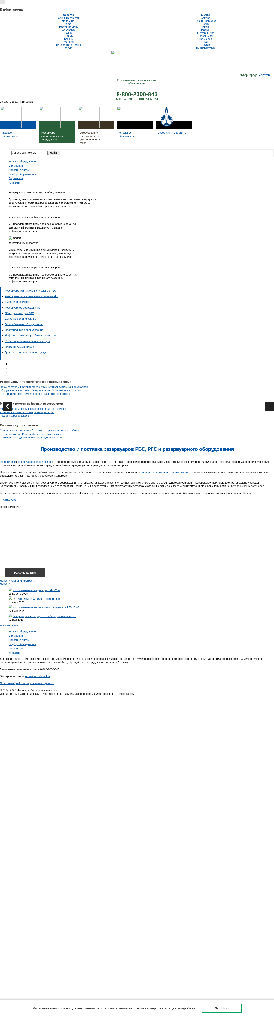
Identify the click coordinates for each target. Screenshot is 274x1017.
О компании (16, 165)
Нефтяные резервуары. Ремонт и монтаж (30, 335)
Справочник (16, 178)
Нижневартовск (205, 48)
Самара (205, 18)
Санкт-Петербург (68, 18)
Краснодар (205, 39)
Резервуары (7, 461)
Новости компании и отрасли (18, 580)
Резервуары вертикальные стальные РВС (30, 290)
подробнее (186, 1008)
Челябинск (68, 21)
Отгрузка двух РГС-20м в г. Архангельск (36, 598)
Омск (205, 42)
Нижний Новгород (205, 21)
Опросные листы (19, 170)
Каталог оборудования (22, 161)
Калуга (68, 48)
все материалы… (10, 625)
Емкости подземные (17, 301)
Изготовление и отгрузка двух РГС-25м (36, 590)
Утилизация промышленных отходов (27, 341)
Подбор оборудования (22, 174)
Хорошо (222, 1008)
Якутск (206, 45)
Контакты (14, 182)
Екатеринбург (205, 33)
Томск (205, 24)
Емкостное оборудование (20, 318)
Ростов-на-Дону (68, 27)
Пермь (69, 36)
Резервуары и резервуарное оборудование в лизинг (44, 616)
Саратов (68, 15)
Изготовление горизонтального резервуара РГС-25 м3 (46, 607)
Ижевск (205, 30)
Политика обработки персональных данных (27, 683)
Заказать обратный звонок (16, 101)
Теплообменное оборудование (24, 324)
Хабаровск (68, 30)
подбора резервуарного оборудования (164, 472)
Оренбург (68, 42)
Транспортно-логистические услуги (26, 352)
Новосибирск (205, 36)
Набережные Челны (68, 45)
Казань (68, 39)
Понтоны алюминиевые (19, 346)
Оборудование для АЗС (19, 313)
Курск (68, 33)
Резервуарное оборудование (22, 307)
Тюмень (205, 27)
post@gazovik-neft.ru (37, 676)
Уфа (68, 24)
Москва (205, 15)
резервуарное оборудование (35, 461)
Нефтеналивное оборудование (24, 329)
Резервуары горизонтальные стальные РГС (31, 296)
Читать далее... (9, 500)
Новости (5, 583)
